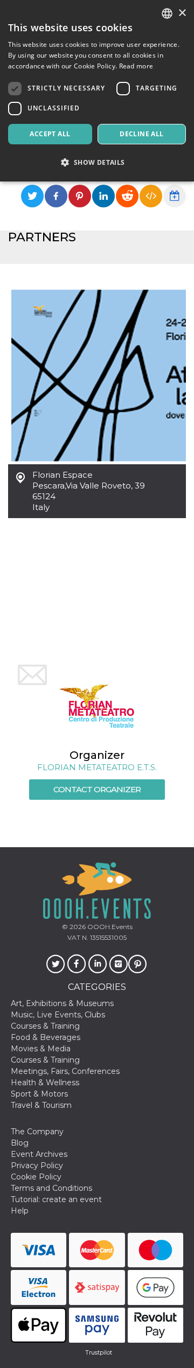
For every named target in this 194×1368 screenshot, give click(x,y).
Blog (20, 1143)
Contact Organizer (97, 789)
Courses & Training (45, 1026)
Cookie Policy (36, 1177)
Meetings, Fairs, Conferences (65, 1071)
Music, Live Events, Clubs (58, 1015)
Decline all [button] (141, 133)
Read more (136, 66)
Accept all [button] (50, 133)
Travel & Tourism (41, 1105)
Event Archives (39, 1154)
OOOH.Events (109, 927)
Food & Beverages (45, 1037)
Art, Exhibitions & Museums (62, 1003)
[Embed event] (151, 196)
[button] (97, 162)
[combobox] (167, 13)
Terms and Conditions (51, 1188)
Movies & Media (41, 1048)
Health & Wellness (45, 1082)
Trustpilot (98, 1352)
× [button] (182, 13)
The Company (37, 1131)
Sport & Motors (39, 1094)
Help (20, 1211)
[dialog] (97, 91)
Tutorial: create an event (56, 1199)
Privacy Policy (37, 1165)
